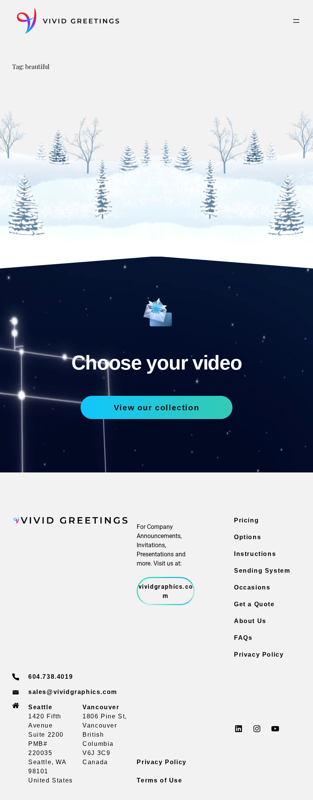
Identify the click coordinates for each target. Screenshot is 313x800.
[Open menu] (296, 21)
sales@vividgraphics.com (72, 692)
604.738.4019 (50, 676)
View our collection (156, 407)
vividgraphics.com (166, 590)
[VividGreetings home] (65, 21)
